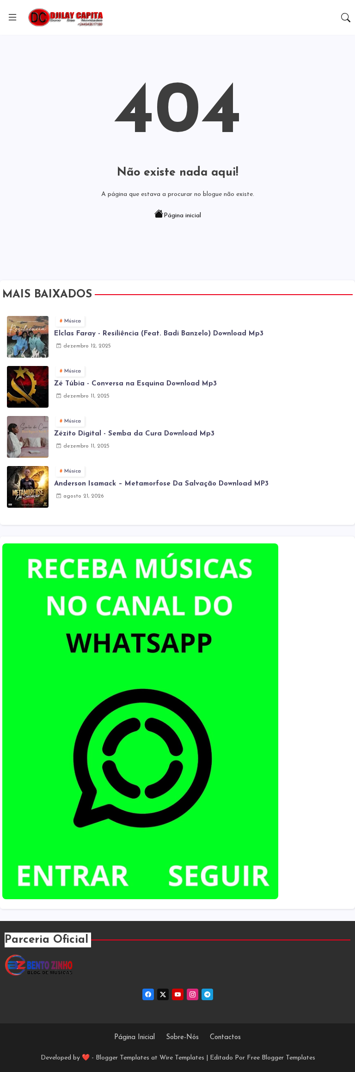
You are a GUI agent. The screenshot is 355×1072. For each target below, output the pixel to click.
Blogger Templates (122, 1057)
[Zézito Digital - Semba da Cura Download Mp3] (28, 437)
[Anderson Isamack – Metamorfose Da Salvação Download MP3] (28, 487)
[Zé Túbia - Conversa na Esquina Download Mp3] (28, 387)
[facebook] (148, 994)
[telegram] (207, 994)
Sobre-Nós (182, 1037)
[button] (346, 17)
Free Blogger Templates (281, 1057)
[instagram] (192, 994)
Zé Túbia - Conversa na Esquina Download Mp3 (135, 383)
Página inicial (182, 215)
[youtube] (178, 994)
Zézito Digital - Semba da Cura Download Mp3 (134, 433)
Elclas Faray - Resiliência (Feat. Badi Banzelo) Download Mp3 (158, 333)
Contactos (225, 1037)
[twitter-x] (163, 994)
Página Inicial (134, 1037)
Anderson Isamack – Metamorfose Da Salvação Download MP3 (161, 483)
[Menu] (12, 17)
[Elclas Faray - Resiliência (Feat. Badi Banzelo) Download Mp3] (28, 337)
